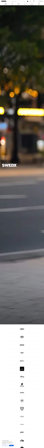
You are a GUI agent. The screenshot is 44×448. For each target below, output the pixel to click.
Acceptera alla (11, 445)
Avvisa (7, 445)
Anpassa (3, 445)
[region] (8, 443)
